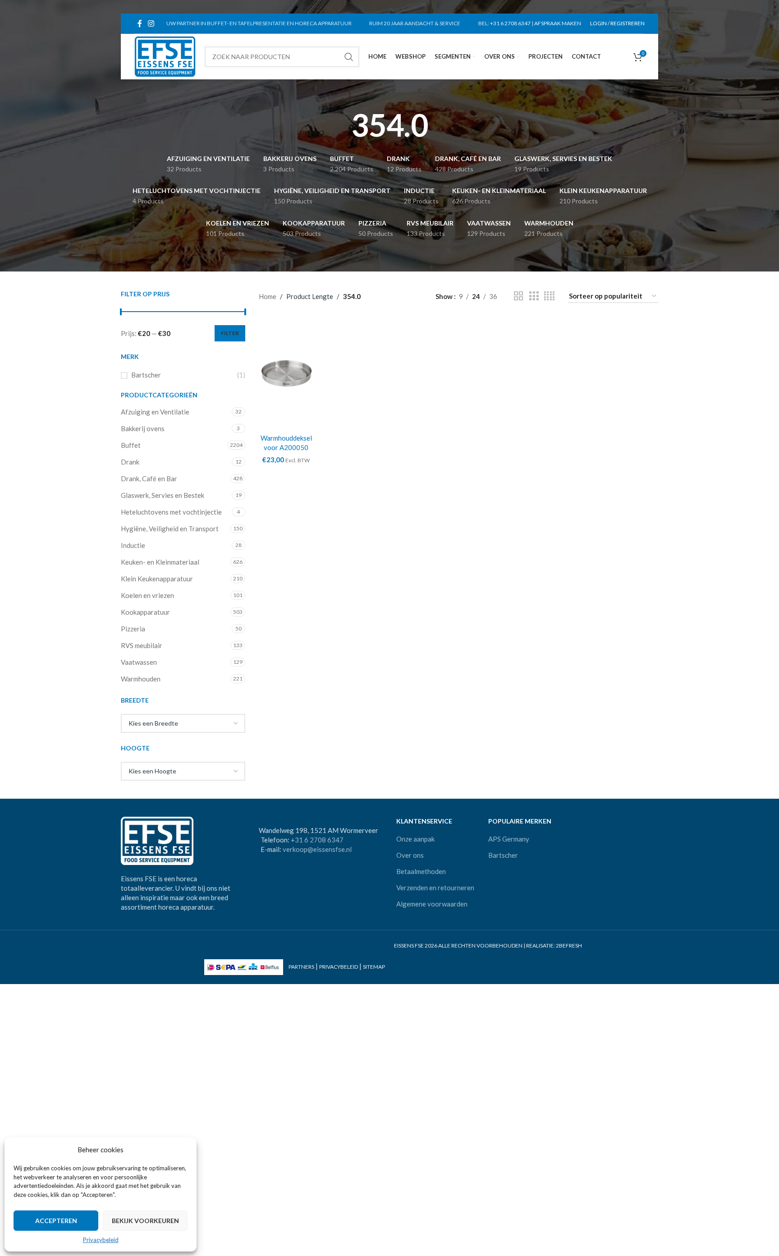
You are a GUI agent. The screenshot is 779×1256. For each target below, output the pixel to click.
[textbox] (183, 723)
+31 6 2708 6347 (510, 23)
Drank (130, 462)
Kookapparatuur (145, 612)
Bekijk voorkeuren (145, 1220)
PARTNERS (301, 966)
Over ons (410, 855)
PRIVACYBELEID (338, 966)
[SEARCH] (349, 56)
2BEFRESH (569, 945)
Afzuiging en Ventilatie (155, 412)
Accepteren (56, 1220)
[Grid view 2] (518, 296)
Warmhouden (140, 679)
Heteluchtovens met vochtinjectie (171, 512)
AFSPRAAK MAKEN (557, 23)
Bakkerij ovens (143, 428)
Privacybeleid (101, 1239)
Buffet (131, 445)
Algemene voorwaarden (431, 904)
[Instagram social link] (151, 23)
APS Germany (508, 839)
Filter (230, 333)
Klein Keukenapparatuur (157, 579)
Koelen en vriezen (147, 595)
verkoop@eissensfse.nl (317, 849)
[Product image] (286, 373)
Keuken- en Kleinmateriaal (160, 562)
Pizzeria (133, 629)
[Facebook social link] (139, 23)
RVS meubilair (141, 645)
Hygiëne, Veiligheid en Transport (170, 528)
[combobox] (183, 723)
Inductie (133, 545)
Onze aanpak (415, 839)
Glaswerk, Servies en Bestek (162, 495)
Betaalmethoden (421, 871)
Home (267, 296)
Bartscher (146, 375)
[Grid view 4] (549, 296)
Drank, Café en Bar (149, 478)
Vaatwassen (139, 662)
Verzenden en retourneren (435, 887)
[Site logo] (165, 55)
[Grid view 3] (533, 296)
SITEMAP (374, 966)
